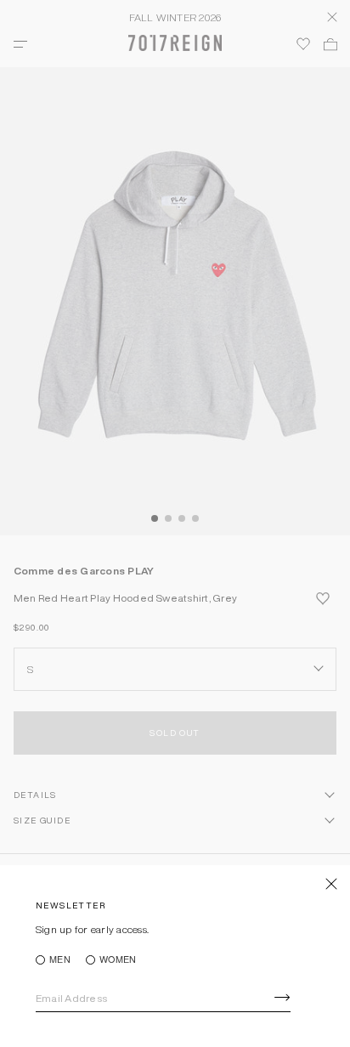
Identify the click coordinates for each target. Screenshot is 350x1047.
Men (60, 959)
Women (117, 959)
